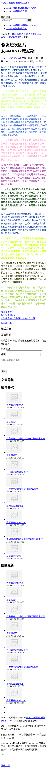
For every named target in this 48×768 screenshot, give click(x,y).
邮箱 (3, 354)
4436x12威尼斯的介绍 (16, 11)
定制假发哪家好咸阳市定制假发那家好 (24, 539)
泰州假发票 (6, 312)
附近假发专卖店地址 (16, 522)
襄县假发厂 (11, 422)
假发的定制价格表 (14, 405)
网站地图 (5, 765)
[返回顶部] (3, 762)
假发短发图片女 (8, 315)
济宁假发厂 (11, 455)
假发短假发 (6, 323)
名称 (3, 349)
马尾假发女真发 (13, 556)
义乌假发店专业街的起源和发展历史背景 (25, 438)
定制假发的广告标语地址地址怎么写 (18, 318)
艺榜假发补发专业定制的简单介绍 (22, 489)
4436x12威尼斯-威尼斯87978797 (16, 3)
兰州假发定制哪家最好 (17, 472)
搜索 (29, 20)
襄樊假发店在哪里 (14, 506)
